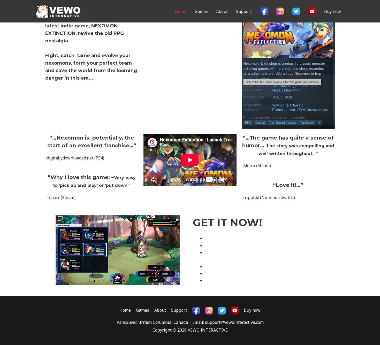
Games (201, 11)
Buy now (332, 11)
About (222, 11)
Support (244, 11)
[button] (89, 281)
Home (180, 11)
